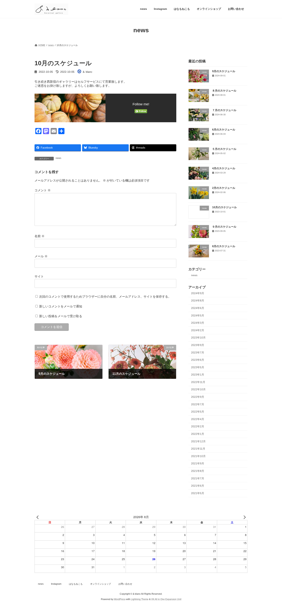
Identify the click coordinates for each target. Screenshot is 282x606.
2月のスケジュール (225, 187)
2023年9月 (197, 345)
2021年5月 (197, 493)
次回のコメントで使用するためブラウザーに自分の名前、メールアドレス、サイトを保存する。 (105, 296)
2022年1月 (197, 433)
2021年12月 (198, 441)
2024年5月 (197, 315)
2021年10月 (198, 455)
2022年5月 (197, 411)
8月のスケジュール (223, 246)
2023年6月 (197, 359)
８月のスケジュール (224, 90)
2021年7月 (197, 478)
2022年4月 (197, 418)
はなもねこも (76, 584)
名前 (40, 236)
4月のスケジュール (223, 168)
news (58, 158)
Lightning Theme (139, 599)
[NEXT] (243, 517)
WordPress (119, 599)
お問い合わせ (125, 584)
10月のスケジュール (224, 207)
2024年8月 (197, 300)
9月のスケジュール (223, 71)
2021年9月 (197, 463)
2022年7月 (197, 404)
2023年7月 (197, 352)
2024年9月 (197, 293)
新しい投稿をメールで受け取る (60, 316)
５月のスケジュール (224, 148)
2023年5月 (197, 367)
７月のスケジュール (224, 109)
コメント (43, 190)
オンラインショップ (100, 584)
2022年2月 (197, 426)
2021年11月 (198, 448)
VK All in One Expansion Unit (166, 599)
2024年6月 (197, 308)
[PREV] (38, 517)
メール (41, 256)
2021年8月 (197, 470)
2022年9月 (197, 396)
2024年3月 (197, 322)
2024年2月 (197, 330)
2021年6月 (197, 485)
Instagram (56, 584)
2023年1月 (197, 374)
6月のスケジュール (223, 129)
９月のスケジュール (224, 226)
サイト (39, 276)
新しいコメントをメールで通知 (60, 306)
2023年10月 (198, 337)
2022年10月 (198, 389)
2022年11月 (198, 381)
